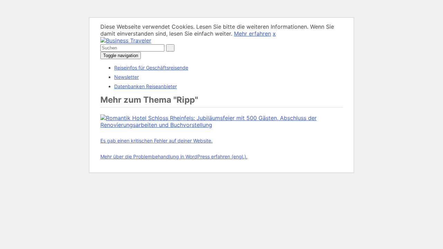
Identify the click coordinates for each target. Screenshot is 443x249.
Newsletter (126, 77)
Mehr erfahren (252, 33)
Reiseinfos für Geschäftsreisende (151, 68)
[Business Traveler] (125, 40)
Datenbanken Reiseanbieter (145, 86)
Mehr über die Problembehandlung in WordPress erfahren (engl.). (173, 156)
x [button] (274, 33)
